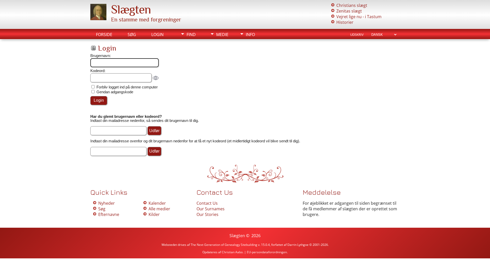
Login (157, 34)
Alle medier (159, 209)
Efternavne (108, 214)
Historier (344, 22)
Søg (132, 34)
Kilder (154, 214)
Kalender (157, 203)
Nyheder (106, 203)
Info (250, 34)
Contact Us (207, 203)
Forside (104, 34)
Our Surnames (211, 209)
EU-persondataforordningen (267, 252)
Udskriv (357, 34)
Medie (222, 34)
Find (191, 34)
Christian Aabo (232, 252)
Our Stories (207, 214)
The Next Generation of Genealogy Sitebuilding (224, 245)
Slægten (131, 9)
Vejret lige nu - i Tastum (359, 16)
